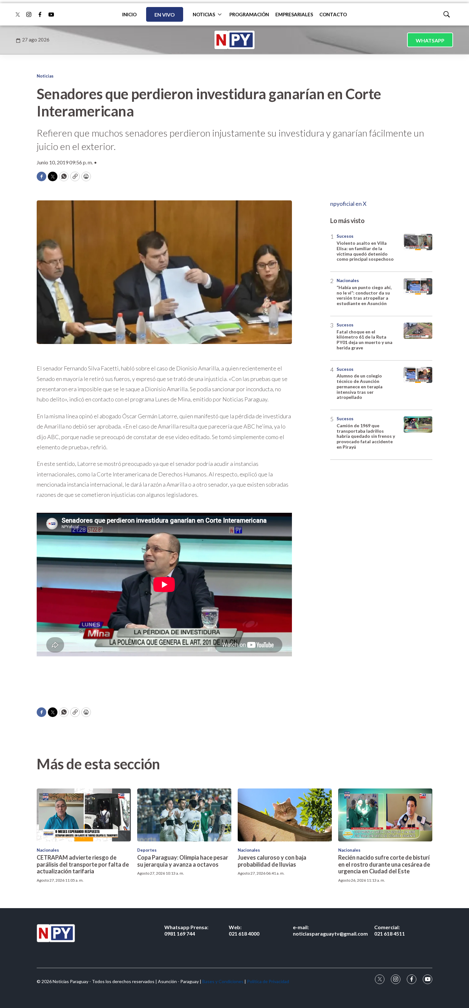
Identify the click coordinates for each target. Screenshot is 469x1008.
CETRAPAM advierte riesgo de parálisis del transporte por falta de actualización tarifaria (83, 864)
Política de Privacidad (268, 981)
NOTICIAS (204, 14)
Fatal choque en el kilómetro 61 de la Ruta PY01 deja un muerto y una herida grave (364, 339)
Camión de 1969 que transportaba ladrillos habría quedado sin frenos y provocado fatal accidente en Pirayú (366, 436)
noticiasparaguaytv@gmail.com (330, 930)
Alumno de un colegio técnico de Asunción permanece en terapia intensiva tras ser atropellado (360, 386)
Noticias (45, 75)
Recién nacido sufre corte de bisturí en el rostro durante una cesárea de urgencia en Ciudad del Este (384, 864)
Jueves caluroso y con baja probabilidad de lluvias (272, 861)
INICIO (129, 14)
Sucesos (345, 236)
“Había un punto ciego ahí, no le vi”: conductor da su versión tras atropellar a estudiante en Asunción (364, 295)
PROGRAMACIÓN (249, 14)
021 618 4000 (244, 930)
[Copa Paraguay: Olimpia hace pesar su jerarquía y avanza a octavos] (184, 814)
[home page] (234, 39)
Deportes (147, 850)
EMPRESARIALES (294, 14)
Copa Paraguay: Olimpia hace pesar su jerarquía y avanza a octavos (182, 861)
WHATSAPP (430, 40)
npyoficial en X (348, 203)
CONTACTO (333, 14)
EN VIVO (164, 14)
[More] (219, 14)
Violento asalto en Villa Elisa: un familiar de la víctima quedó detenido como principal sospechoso (365, 251)
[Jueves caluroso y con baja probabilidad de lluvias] (285, 814)
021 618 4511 (389, 930)
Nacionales (348, 280)
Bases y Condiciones (222, 981)
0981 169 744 (186, 930)
